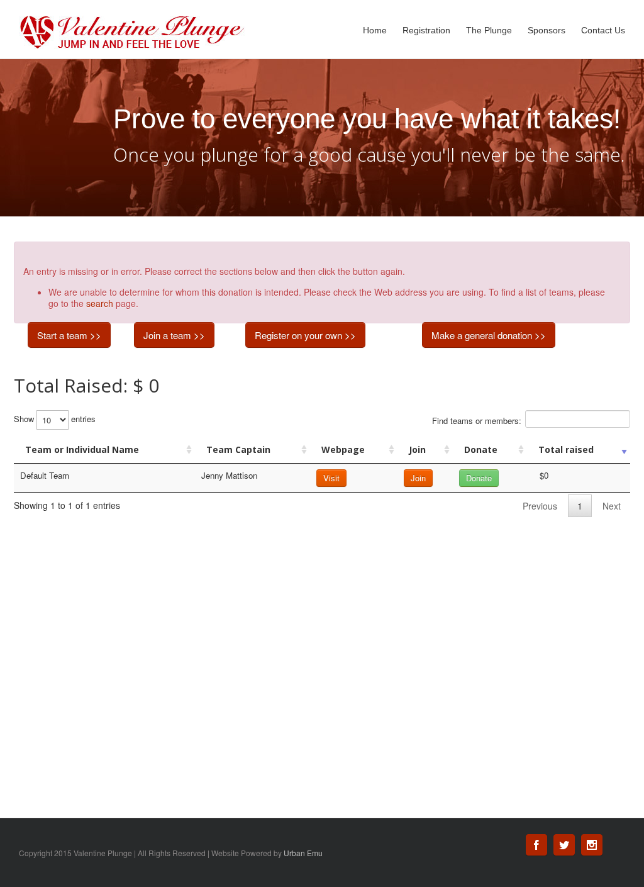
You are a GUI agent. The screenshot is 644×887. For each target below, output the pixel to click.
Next (611, 505)
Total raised (566, 449)
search (99, 303)
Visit (331, 478)
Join (417, 449)
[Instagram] (591, 845)
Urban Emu (303, 852)
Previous (540, 505)
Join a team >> (174, 335)
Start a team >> (69, 335)
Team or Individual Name (82, 449)
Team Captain (238, 449)
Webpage (343, 449)
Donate (480, 449)
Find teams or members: (476, 421)
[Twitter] (564, 845)
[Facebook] (536, 845)
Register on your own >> (305, 335)
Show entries (55, 419)
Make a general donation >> (488, 335)
